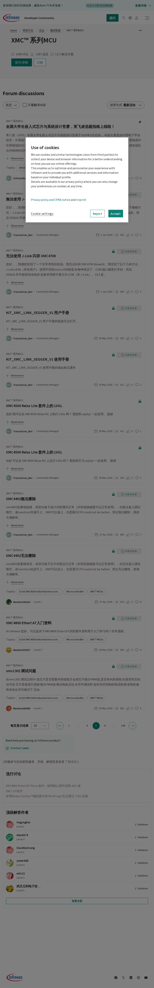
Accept (116, 213)
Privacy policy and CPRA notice (50, 200)
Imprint (81, 200)
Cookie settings (42, 214)
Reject (97, 213)
